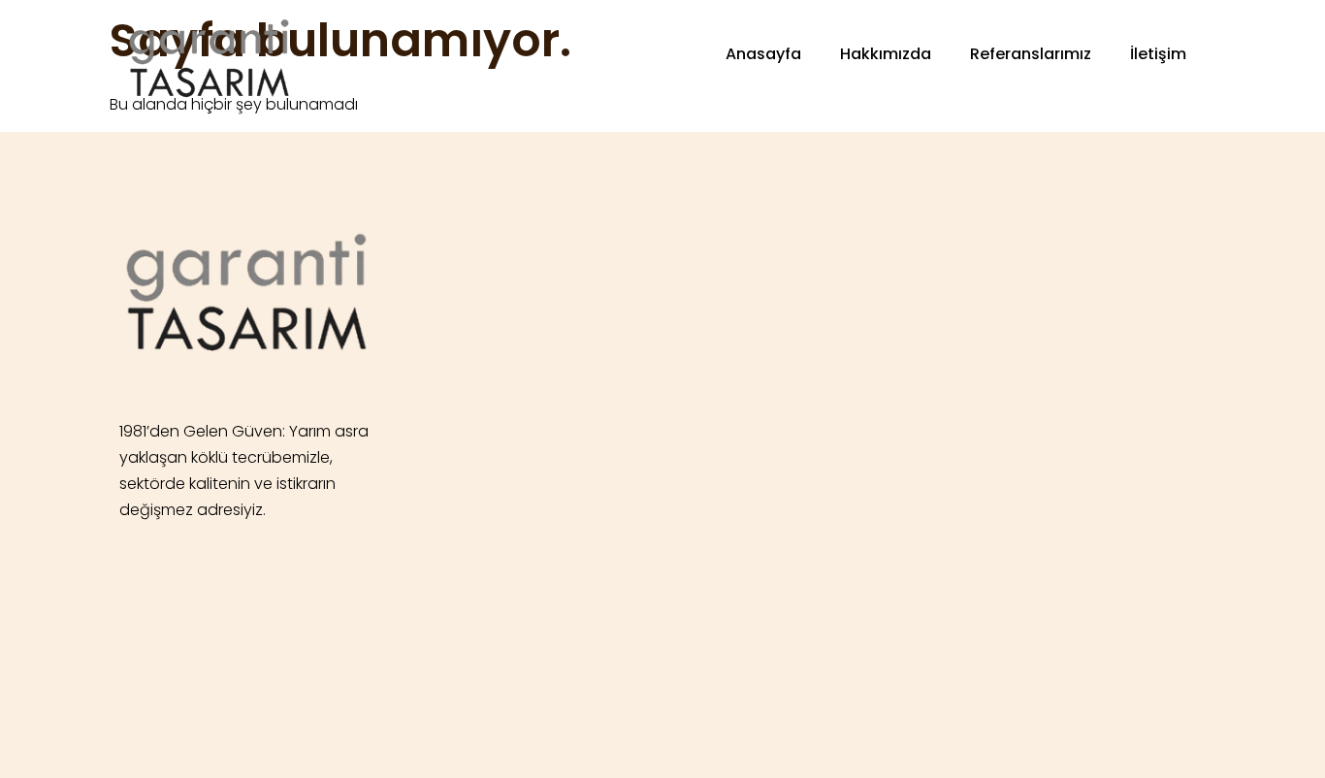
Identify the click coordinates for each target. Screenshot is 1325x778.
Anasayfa (763, 54)
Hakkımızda (885, 54)
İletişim (1158, 54)
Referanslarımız (1030, 54)
